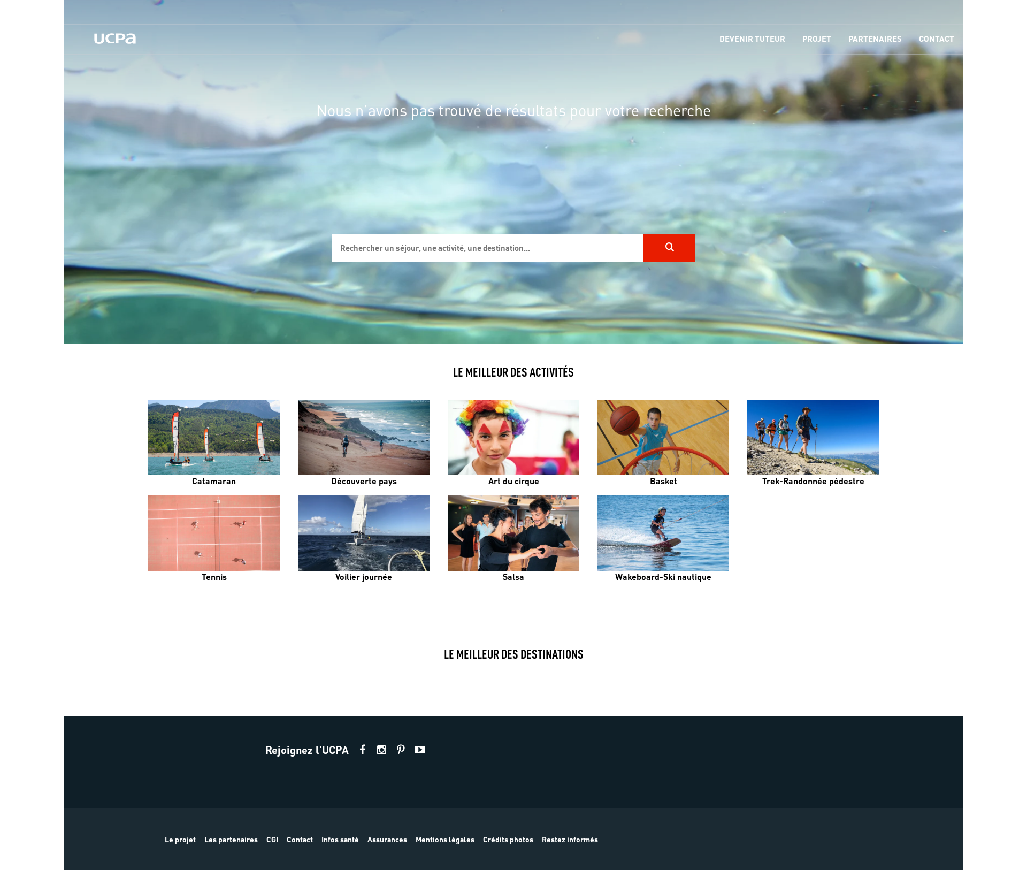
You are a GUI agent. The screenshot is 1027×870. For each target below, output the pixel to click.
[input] (487, 248)
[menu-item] (752, 39)
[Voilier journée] (363, 533)
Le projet (180, 839)
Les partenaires (231, 839)
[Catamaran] (214, 437)
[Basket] (663, 437)
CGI (272, 839)
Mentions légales (445, 839)
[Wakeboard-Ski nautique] (663, 533)
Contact (300, 839)
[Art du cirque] (513, 437)
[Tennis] (214, 533)
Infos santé (340, 839)
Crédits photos (508, 839)
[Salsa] (513, 533)
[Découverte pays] (363, 437)
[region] (513, 172)
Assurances (387, 839)
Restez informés (570, 839)
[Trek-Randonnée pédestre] (813, 437)
